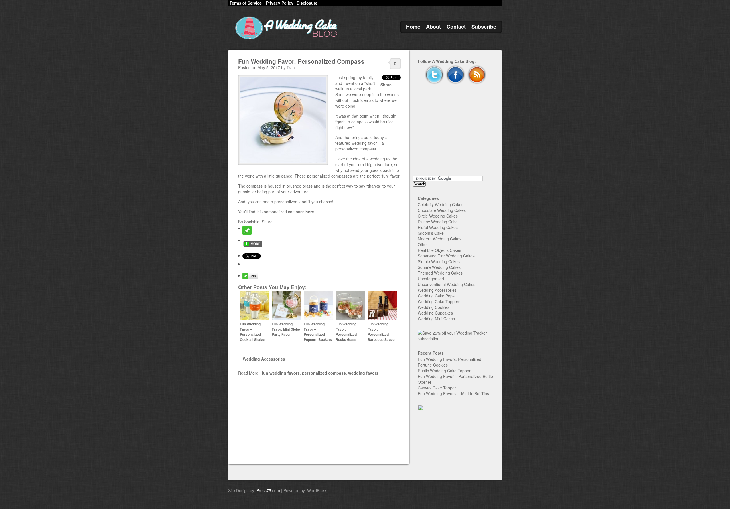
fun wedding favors (281, 373)
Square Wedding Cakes (439, 267)
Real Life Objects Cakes (439, 250)
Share (386, 84)
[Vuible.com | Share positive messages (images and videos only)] (247, 233)
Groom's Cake (431, 233)
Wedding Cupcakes (435, 313)
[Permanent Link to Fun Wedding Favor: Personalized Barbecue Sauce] (382, 318)
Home (413, 26)
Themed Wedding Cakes (440, 273)
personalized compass (324, 373)
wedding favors (363, 373)
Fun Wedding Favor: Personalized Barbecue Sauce (381, 331)
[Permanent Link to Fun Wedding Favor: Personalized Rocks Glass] (350, 318)
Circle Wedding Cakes (438, 216)
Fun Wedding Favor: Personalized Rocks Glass (346, 331)
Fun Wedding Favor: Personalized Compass (301, 61)
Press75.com (268, 490)
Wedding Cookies (433, 307)
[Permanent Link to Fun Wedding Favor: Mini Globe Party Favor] (286, 318)
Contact (456, 26)
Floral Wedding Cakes (438, 227)
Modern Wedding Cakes (439, 239)
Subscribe (483, 26)
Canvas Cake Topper (437, 388)
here (309, 211)
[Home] (285, 39)
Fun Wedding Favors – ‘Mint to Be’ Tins (453, 393)
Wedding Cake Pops (436, 296)
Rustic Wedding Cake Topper (444, 370)
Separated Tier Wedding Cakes (446, 256)
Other (423, 244)
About (433, 26)
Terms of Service (246, 3)
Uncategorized (431, 278)
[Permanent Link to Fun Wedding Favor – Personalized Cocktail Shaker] (254, 318)
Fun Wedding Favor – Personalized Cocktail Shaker (253, 331)
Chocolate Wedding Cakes (442, 210)
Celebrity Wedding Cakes (440, 204)
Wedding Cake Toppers (439, 301)
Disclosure (307, 3)
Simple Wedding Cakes (439, 261)
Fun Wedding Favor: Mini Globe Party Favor (286, 329)
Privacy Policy (279, 3)
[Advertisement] (319, 414)
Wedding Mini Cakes (436, 318)
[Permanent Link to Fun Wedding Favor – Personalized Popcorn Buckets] (318, 318)
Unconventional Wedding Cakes (446, 284)
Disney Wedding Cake (438, 221)
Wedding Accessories (264, 359)
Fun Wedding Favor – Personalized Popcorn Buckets (318, 331)
